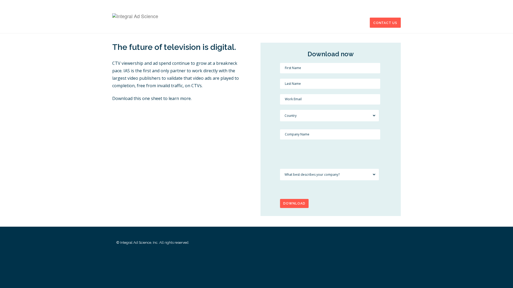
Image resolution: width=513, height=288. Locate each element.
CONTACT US (385, 23)
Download (294, 203)
